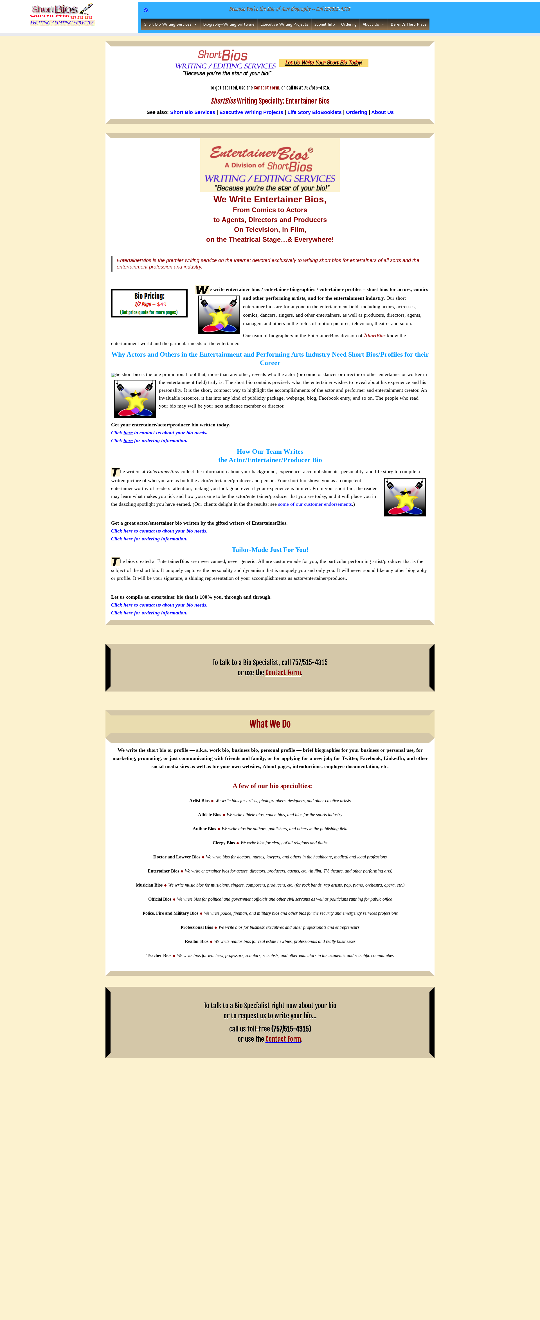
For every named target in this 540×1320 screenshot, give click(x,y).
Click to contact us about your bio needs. (159, 432)
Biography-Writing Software (229, 24)
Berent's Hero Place (409, 24)
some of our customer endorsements (315, 504)
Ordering (349, 24)
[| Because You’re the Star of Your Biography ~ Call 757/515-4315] (62, 15)
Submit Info (324, 24)
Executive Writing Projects (284, 24)
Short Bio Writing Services (168, 24)
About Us (371, 24)
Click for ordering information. (149, 440)
